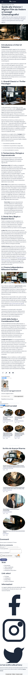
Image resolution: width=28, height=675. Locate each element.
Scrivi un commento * (5, 552)
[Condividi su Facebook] (2, 372)
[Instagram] (14, 642)
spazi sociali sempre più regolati (16, 303)
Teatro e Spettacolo (8, 567)
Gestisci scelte (19, 674)
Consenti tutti (8, 674)
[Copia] (6, 372)
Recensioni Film (5, 4)
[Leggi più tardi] (13, 372)
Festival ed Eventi (8, 569)
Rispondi (3, 559)
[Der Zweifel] (14, 2)
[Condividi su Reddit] (9, 372)
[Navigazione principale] (2, 1)
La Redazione (7, 578)
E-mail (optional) (4, 548)
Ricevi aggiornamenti (19, 396)
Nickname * (2, 547)
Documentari (7, 565)
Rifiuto (13, 674)
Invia (3, 379)
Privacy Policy (7, 579)
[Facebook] (14, 617)
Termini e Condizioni (9, 581)
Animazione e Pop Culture (10, 570)
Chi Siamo (6, 576)
